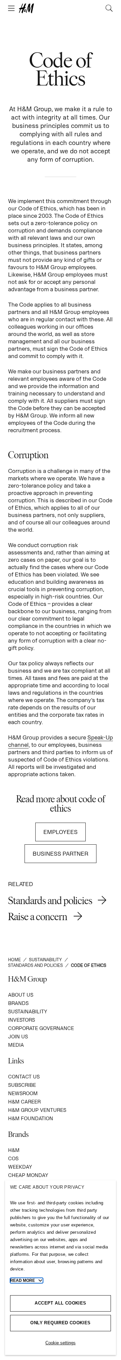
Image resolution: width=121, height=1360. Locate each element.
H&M (13, 1150)
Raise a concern (38, 916)
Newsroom (23, 1093)
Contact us (24, 1076)
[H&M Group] (60, 8)
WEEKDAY (20, 1167)
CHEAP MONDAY (28, 1175)
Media (16, 1045)
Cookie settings (60, 1342)
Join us (18, 1036)
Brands (18, 1003)
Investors (21, 1020)
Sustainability (27, 1011)
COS (13, 1158)
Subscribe (22, 1085)
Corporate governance (41, 1028)
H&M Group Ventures (37, 1110)
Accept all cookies (60, 1303)
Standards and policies (50, 900)
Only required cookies (60, 1322)
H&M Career (24, 1101)
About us (20, 995)
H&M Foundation (30, 1118)
